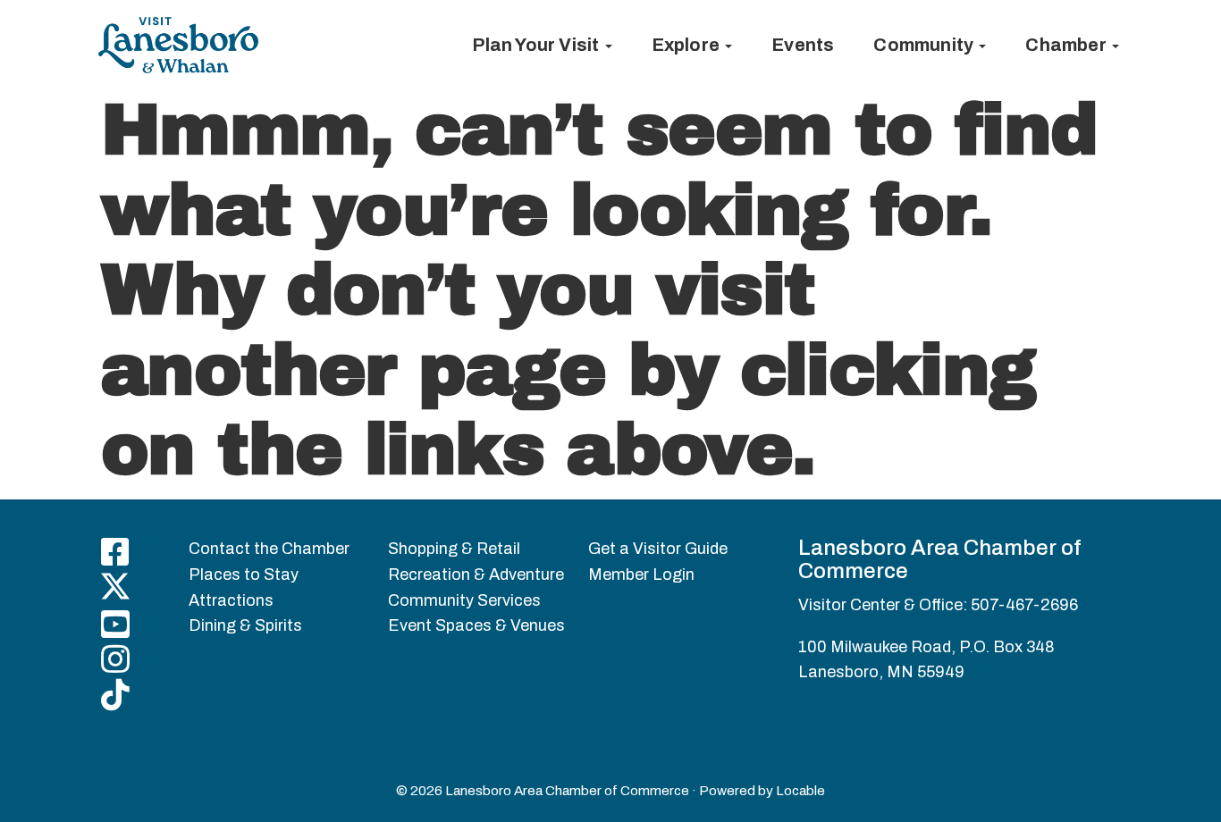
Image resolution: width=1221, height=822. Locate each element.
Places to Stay (244, 574)
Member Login (641, 574)
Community (925, 45)
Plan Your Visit (537, 45)
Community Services (464, 600)
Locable (800, 791)
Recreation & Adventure (476, 574)
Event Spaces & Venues (476, 625)
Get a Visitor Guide (658, 549)
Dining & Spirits (245, 625)
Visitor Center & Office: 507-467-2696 (938, 605)
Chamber (1067, 45)
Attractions (231, 600)
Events (802, 45)
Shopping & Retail (454, 549)
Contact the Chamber (269, 549)
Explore (688, 45)
